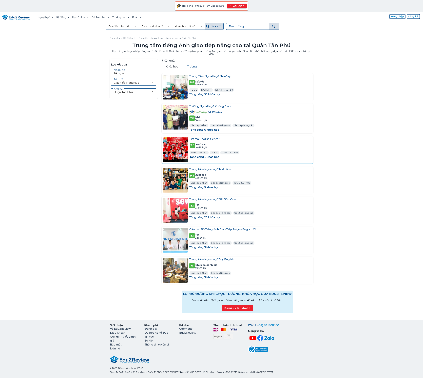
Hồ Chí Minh (129, 38)
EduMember (99, 17)
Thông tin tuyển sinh (158, 344)
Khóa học (172, 66)
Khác (135, 17)
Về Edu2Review (120, 328)
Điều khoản (118, 332)
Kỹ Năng (61, 17)
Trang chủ (115, 38)
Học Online (79, 17)
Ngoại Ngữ (44, 17)
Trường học (119, 17)
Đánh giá (151, 328)
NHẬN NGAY (237, 6)
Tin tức (149, 336)
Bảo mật (116, 344)
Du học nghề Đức (156, 332)
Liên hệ (115, 348)
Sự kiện (149, 340)
